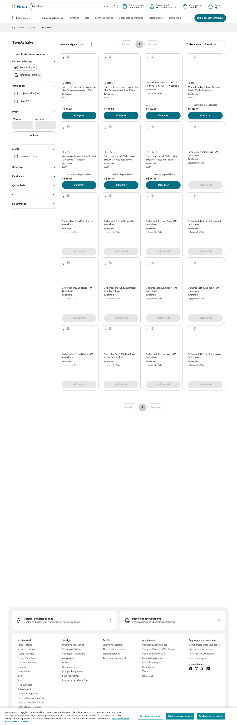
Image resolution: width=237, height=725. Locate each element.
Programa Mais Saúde (73, 645)
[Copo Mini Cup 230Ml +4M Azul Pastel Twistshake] (121, 339)
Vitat (19, 680)
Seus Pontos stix (70, 676)
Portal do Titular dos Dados (202, 653)
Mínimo (17, 119)
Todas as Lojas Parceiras (29, 707)
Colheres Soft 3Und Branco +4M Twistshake (204, 223)
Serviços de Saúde (71, 649)
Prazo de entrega (151, 662)
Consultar (205, 115)
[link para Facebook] (191, 669)
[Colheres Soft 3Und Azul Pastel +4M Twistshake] (121, 272)
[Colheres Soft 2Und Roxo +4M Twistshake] (163, 272)
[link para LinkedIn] (208, 669)
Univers (66, 662)
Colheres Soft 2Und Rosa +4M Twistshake (77, 289)
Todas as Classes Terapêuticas (32, 698)
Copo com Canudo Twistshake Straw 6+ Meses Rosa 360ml (119, 158)
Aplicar (34, 135)
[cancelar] (106, 6)
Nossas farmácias (26, 649)
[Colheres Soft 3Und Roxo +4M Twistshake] (205, 272)
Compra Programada (72, 671)
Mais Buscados (24, 684)
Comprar (79, 115)
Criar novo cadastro (112, 645)
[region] (118, 716)
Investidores (23, 671)
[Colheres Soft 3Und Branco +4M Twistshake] (205, 206)
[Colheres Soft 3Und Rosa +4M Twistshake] (121, 206)
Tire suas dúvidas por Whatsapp (158, 649)
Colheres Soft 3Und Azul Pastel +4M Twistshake (120, 289)
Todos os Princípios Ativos (30, 702)
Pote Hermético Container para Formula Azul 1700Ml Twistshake (162, 84)
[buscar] (114, 6)
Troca (145, 671)
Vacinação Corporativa (73, 653)
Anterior (126, 44)
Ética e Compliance (27, 658)
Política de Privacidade (200, 649)
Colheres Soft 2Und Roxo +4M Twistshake (161, 289)
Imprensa (22, 667)
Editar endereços (111, 653)
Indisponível (205, 185)
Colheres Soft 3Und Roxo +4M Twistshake (203, 289)
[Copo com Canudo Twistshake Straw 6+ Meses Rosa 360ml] (121, 136)
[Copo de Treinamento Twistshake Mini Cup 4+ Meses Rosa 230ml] (121, 67)
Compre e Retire (70, 667)
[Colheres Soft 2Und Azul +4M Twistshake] (163, 339)
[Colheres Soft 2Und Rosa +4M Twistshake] (79, 272)
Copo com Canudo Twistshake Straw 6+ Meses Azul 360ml (161, 158)
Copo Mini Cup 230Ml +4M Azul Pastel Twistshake (120, 356)
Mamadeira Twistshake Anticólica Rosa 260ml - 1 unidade (205, 89)
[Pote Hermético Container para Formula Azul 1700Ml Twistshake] (163, 67)
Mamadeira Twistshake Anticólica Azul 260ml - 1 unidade (79, 158)
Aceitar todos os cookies (211, 716)
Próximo (152, 44)
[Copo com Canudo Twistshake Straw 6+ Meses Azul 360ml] (163, 136)
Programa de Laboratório (75, 680)
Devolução (147, 676)
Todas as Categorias (27, 693)
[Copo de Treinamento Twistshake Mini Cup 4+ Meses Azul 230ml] (79, 67)
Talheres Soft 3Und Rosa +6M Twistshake (203, 153)
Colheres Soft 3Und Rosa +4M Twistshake (119, 223)
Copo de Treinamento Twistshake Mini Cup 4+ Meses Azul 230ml (79, 89)
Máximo (39, 119)
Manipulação (68, 658)
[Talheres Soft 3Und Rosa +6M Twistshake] (205, 136)
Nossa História (24, 645)
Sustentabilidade (25, 653)
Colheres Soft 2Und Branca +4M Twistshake (204, 356)
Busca (32, 28)
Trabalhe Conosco (26, 662)
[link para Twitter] (202, 669)
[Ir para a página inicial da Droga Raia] (19, 6)
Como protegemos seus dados (204, 645)
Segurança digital (197, 658)
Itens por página (68, 44)
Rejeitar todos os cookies (180, 716)
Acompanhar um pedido (115, 658)
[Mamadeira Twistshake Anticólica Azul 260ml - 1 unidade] (79, 136)
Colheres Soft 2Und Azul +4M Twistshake (161, 356)
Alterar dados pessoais (114, 649)
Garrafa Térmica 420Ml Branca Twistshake (77, 223)
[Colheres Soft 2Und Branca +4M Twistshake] (205, 339)
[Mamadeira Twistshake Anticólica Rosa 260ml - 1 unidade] (205, 67)
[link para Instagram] (196, 669)
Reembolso (148, 667)
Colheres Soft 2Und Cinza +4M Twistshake (161, 223)
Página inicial (18, 28)
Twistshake (67, 94)
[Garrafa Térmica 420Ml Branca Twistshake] (79, 206)
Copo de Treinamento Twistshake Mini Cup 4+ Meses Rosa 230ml (121, 89)
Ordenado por (194, 44)
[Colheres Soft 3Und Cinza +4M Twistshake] (79, 339)
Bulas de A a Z (24, 689)
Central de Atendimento (154, 645)
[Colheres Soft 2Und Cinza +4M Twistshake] (163, 206)
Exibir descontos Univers (210, 18)
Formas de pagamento (153, 658)
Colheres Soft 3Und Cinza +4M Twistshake (77, 356)
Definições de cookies (150, 716)
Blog (19, 676)
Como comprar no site (153, 653)
